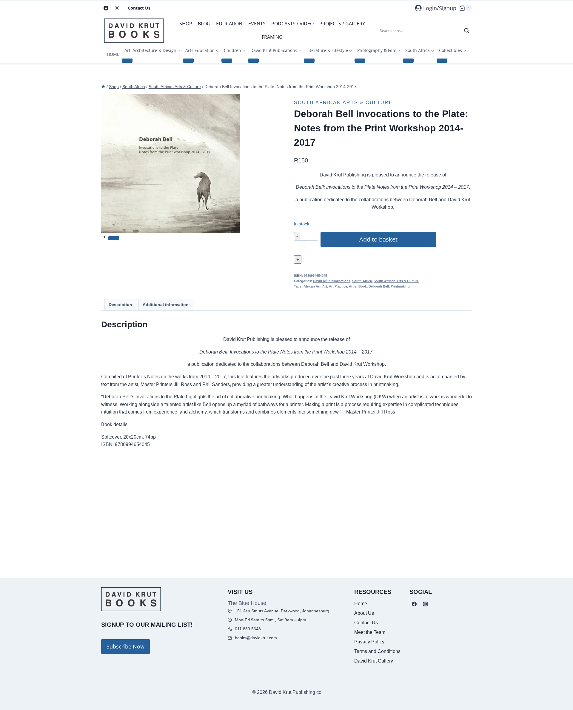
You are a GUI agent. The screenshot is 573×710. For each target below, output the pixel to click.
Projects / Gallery (342, 23)
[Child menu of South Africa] (408, 61)
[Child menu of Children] (226, 61)
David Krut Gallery (373, 660)
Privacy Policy (369, 641)
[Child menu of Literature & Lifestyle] (309, 61)
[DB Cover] (170, 163)
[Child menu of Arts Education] (188, 61)
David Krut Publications (331, 281)
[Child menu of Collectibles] (442, 61)
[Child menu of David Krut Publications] (253, 61)
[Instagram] (117, 8)
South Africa (362, 281)
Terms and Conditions (377, 651)
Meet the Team (369, 632)
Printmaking (400, 286)
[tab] (113, 238)
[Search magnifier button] (467, 31)
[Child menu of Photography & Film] (360, 61)
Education (229, 23)
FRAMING (272, 37)
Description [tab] (120, 304)
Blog (204, 23)
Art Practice (338, 286)
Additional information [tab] (166, 304)
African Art (312, 286)
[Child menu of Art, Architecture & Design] (127, 61)
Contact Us (139, 8)
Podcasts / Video (292, 23)
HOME (113, 54)
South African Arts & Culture (343, 102)
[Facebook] (106, 8)
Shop (185, 23)
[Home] (103, 86)
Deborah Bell (379, 286)
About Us (364, 613)
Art (324, 286)
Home (360, 603)
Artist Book (358, 286)
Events (257, 23)
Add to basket (378, 239)
